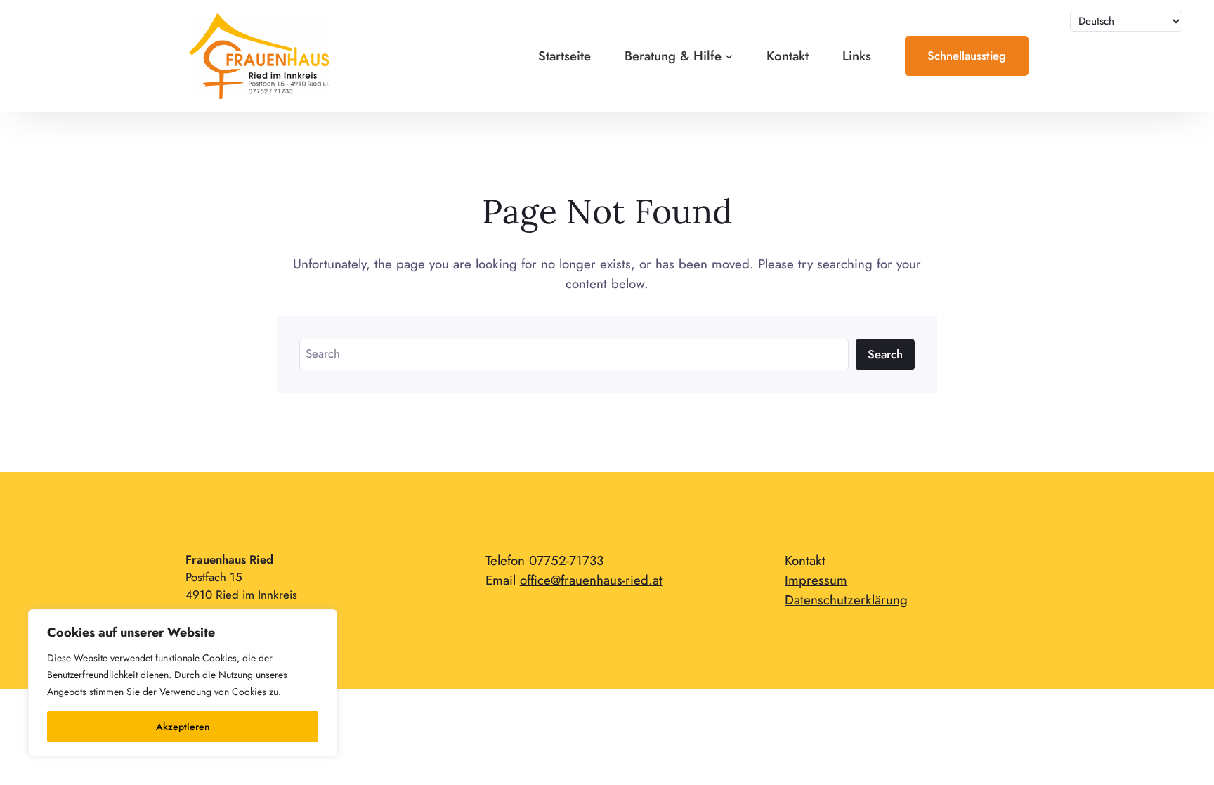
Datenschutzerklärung (846, 599)
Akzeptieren (183, 727)
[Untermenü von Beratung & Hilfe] (729, 56)
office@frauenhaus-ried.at (591, 580)
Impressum (816, 580)
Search (885, 354)
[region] (182, 683)
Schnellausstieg (966, 55)
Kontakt (805, 560)
